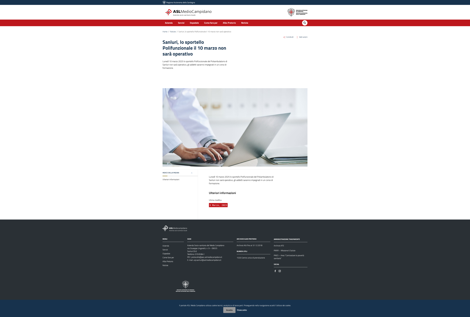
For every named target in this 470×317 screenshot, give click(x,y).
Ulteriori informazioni (171, 179)
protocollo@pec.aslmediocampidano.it (206, 257)
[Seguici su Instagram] (279, 270)
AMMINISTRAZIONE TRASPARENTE (287, 239)
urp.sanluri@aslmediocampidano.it (207, 260)
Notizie (244, 22)
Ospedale (194, 22)
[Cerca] (304, 23)
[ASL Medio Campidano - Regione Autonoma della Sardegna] (175, 228)
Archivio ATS (279, 245)
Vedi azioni (303, 36)
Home (165, 31)
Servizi (181, 22)
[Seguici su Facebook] (275, 270)
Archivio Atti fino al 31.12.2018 (249, 245)
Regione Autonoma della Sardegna (180, 2)
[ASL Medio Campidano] (164, 2)
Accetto (229, 310)
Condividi (289, 36)
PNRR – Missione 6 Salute (284, 250)
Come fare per (210, 22)
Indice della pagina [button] (171, 172)
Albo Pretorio (229, 22)
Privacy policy (242, 310)
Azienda (169, 22)
